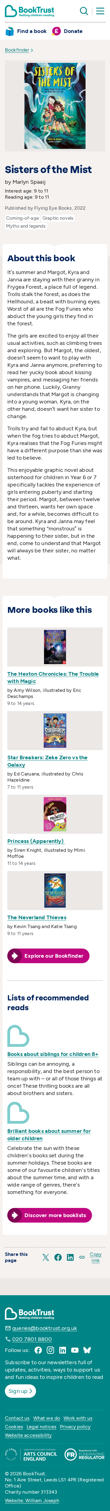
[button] (46, 1257)
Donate (73, 31)
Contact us (17, 1418)
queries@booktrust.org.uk (44, 1328)
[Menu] (100, 11)
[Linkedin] (62, 1350)
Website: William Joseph (32, 1500)
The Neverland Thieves (36, 917)
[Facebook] (38, 1350)
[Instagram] (50, 1350)
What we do (46, 1418)
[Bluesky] (87, 1350)
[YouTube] (75, 1350)
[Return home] (29, 11)
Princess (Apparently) (36, 841)
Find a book (32, 31)
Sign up (18, 1391)
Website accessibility (28, 1435)
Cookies (14, 1427)
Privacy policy (75, 1427)
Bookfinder (17, 50)
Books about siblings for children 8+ (52, 1054)
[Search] (84, 11)
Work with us (78, 1418)
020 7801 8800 (32, 1339)
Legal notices (41, 1427)
